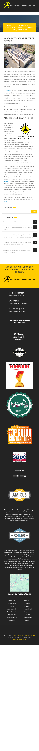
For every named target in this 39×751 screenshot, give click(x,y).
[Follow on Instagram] (17, 491)
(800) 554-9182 (22, 318)
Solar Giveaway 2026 (9, 237)
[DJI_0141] (14, 131)
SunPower (7, 90)
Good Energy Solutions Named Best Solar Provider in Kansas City (16, 266)
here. (5, 216)
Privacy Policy (19, 654)
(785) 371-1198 (14, 316)
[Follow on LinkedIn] (21, 491)
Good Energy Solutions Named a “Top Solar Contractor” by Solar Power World (17, 258)
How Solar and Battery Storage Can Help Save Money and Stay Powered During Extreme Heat (18, 251)
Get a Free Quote (16, 324)
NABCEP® (7, 196)
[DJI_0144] (14, 121)
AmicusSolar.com (22, 535)
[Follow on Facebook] (14, 491)
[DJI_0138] (14, 126)
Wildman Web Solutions (24, 650)
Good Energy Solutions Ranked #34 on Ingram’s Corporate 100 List (18, 243)
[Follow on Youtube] (24, 491)
